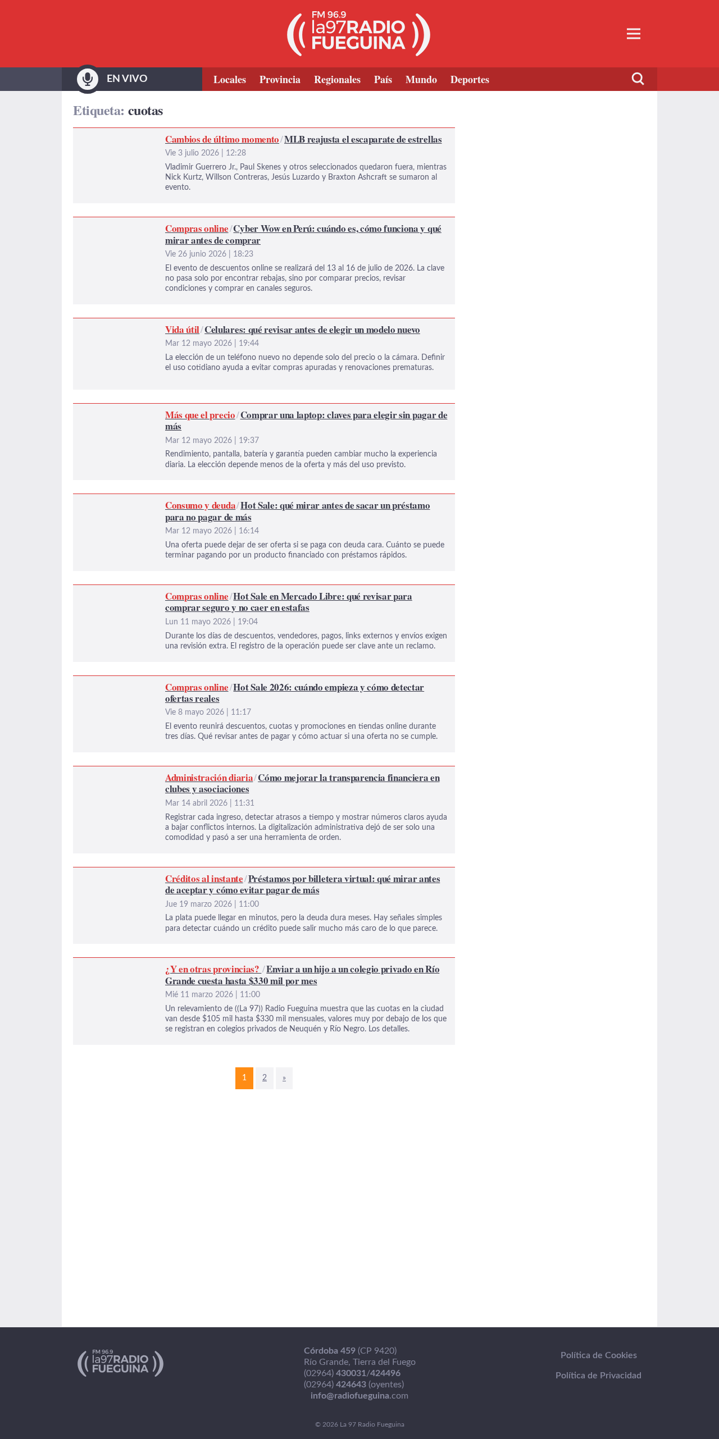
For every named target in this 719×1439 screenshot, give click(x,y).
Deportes (469, 79)
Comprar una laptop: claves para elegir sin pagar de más (182, 410)
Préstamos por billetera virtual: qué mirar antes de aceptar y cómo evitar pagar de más (242, 874)
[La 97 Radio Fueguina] (359, 34)
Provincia (280, 79)
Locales (229, 79)
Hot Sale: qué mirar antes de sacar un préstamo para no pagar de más (209, 500)
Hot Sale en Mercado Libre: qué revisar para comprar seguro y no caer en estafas (231, 591)
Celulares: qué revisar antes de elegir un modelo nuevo (179, 325)
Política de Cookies (599, 1355)
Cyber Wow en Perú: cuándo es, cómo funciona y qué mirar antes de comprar (225, 224)
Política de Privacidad (598, 1375)
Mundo (421, 79)
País (383, 79)
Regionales (337, 79)
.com (359, 1395)
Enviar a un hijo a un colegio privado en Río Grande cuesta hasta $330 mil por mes (234, 964)
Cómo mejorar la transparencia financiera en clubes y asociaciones (203, 773)
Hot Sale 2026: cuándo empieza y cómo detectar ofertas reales (196, 682)
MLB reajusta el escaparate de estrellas (149, 134)
